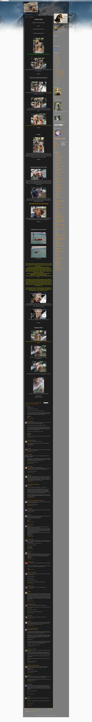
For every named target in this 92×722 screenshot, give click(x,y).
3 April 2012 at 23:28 (30, 583)
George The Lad (61, 26)
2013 (56, 56)
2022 (56, 54)
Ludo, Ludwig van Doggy (59, 251)
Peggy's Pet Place (58, 190)
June (57, 66)
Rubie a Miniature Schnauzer (60, 238)
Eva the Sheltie (57, 242)
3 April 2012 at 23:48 (30, 588)
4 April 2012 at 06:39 (30, 625)
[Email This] (44, 402)
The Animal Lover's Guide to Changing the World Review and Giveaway (60, 201)
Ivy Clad (28, 684)
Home (39, 709)
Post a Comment (28, 705)
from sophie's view (58, 193)
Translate (61, 125)
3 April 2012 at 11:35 (30, 445)
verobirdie (29, 508)
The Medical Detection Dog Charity (38, 203)
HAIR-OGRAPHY (57, 194)
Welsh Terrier (36, 404)
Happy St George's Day (59, 71)
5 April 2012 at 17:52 (30, 672)
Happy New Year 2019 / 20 (59, 188)
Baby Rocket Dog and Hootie (32, 665)
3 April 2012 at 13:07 (30, 472)
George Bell (55, 47)
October (57, 61)
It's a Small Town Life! (58, 156)
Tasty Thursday (57, 154)
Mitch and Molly (57, 153)
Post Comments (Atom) (32, 711)
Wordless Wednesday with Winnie (60, 207)
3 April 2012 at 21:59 (30, 569)
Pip (55, 199)
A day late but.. (57, 213)
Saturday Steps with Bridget (60, 70)
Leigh (28, 475)
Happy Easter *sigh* (58, 262)
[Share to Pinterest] (47, 402)
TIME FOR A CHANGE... (58, 204)
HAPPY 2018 (57, 210)
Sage (28, 675)
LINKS (55, 146)
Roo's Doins (57, 270)
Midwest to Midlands (58, 267)
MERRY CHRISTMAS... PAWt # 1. (60, 217)
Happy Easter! (57, 166)
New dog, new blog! (58, 169)
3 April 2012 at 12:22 (30, 451)
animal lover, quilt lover (59, 248)
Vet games (56, 265)
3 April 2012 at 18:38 (30, 536)
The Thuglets (29, 539)
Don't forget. (57, 252)
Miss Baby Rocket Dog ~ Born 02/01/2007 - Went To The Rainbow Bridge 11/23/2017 (60, 221)
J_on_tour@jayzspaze (58, 187)
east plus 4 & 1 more (58, 264)
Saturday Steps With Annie (60, 72)
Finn (28, 448)
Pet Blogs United (58, 261)
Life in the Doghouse (58, 162)
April (57, 69)
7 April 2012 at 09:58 (30, 703)
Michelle (28, 615)
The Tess (32, 404)
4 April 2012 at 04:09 (30, 618)
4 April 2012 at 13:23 (30, 662)
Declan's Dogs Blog (58, 257)
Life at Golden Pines (58, 159)
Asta (28, 591)
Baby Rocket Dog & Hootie (59, 219)
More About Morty (57, 160)
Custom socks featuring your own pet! (60, 191)
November (57, 60)
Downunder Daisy (58, 175)
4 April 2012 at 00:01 (30, 601)
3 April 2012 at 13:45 (30, 481)
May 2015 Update (57, 249)
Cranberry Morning (58, 184)
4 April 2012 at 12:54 (30, 646)
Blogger (55, 715)
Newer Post (27, 709)
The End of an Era (57, 197)
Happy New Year (57, 163)
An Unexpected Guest (58, 157)
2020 (56, 55)
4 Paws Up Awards (55, 143)
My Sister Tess (56, 149)
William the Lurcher (58, 203)
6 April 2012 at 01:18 (30, 681)
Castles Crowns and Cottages (32, 484)
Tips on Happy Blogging (56, 144)
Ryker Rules (57, 209)
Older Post (50, 709)
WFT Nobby (29, 524)
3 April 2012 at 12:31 (30, 463)
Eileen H (28, 454)
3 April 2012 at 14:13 (30, 505)
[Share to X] (45, 402)
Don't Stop (56, 172)
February (57, 80)
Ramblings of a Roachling (59, 178)
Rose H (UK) (29, 421)
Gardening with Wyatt (58, 181)
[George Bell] (55, 49)
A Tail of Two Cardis (58, 196)
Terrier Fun (57, 206)
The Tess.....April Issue (59, 77)
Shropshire (29, 404)
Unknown (28, 466)
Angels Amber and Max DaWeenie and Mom (34, 500)
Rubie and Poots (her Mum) (31, 628)
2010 (56, 84)
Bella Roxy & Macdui (30, 572)
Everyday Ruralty (58, 254)
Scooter (28, 551)
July (56, 65)
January (57, 81)
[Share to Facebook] (46, 402)
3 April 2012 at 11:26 (30, 418)
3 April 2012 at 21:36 (30, 558)
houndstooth (29, 561)
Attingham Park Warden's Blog (60, 245)
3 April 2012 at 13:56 (30, 497)
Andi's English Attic (30, 440)
